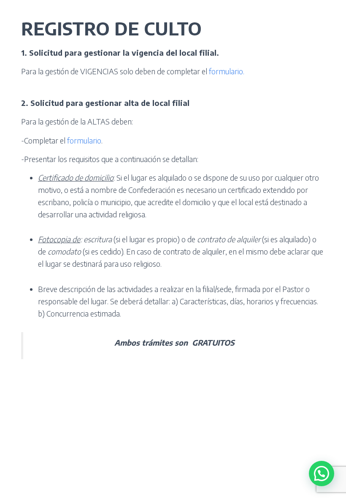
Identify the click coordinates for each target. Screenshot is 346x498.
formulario (84, 140)
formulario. (226, 71)
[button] (321, 473)
